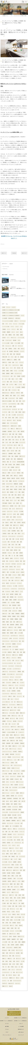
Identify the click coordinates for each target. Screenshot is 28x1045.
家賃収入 (3, 892)
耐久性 (9, 417)
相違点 (22, 580)
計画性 (3, 801)
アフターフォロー (9, 340)
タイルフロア (8, 682)
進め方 (3, 367)
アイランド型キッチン (11, 674)
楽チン (14, 497)
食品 (22, 757)
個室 (21, 541)
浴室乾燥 (16, 594)
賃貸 (8, 492)
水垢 (14, 839)
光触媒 (21, 939)
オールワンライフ (5, 649)
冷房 (8, 619)
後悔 (21, 329)
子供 (14, 376)
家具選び (21, 525)
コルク (7, 442)
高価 (8, 944)
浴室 (11, 381)
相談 (3, 340)
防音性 (15, 707)
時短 (15, 494)
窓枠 (8, 572)
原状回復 (11, 492)
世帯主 (19, 533)
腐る (22, 839)
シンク (15, 500)
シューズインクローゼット (6, 608)
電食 (3, 922)
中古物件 (3, 332)
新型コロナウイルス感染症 (6, 401)
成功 (3, 558)
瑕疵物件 (11, 632)
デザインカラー (5, 936)
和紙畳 (7, 370)
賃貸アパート (11, 895)
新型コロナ (13, 392)
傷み (3, 563)
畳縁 (10, 964)
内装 (9, 494)
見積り (3, 682)
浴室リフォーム (9, 870)
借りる (7, 801)
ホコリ (18, 845)
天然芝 (17, 964)
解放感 (10, 574)
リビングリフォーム (5, 693)
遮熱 (21, 953)
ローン (10, 323)
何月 (18, 928)
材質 (17, 401)
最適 (13, 362)
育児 (13, 439)
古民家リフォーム (5, 505)
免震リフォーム (9, 630)
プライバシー (14, 657)
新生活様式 (14, 605)
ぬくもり (17, 572)
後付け (24, 412)
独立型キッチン (5, 704)
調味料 (12, 373)
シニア (19, 853)
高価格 (10, 599)
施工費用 (7, 525)
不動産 (13, 613)
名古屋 (3, 307)
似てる (3, 583)
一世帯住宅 (4, 533)
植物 (16, 412)
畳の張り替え (16, 351)
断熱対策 (22, 616)
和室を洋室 (18, 354)
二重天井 (20, 817)
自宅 (3, 398)
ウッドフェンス (5, 977)
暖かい (3, 577)
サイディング (4, 580)
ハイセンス (14, 574)
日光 (9, 414)
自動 (3, 497)
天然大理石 (10, 834)
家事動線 (17, 497)
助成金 (20, 381)
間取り (16, 384)
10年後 (21, 867)
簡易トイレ (15, 828)
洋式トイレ (16, 679)
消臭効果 (22, 812)
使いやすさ (15, 481)
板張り (12, 784)
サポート (14, 431)
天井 (15, 367)
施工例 (7, 583)
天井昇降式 (13, 690)
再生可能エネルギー (5, 425)
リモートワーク (9, 511)
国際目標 (17, 464)
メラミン (14, 834)
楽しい (7, 367)
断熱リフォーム (19, 428)
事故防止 (13, 856)
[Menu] (25, 1)
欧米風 (21, 679)
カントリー (4, 757)
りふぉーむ (4, 541)
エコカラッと (12, 561)
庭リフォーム (12, 718)
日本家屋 (14, 599)
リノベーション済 (21, 337)
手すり (3, 406)
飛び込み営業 (11, 737)
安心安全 (9, 806)
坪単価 (12, 966)
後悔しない (16, 475)
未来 (17, 688)
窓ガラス (3, 359)
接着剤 (12, 917)
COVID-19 (18, 392)
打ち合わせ (17, 779)
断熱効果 (9, 757)
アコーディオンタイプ (17, 980)
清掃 (6, 574)
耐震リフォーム (5, 434)
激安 (23, 671)
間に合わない (4, 950)
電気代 (7, 577)
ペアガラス (4, 906)
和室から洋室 (4, 356)
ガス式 (19, 881)
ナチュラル (16, 630)
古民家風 (11, 505)
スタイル (23, 505)
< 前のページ (4, 253)
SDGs (8, 423)
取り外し (20, 740)
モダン (16, 505)
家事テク (10, 696)
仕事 (19, 470)
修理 (7, 953)
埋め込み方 (4, 715)
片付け (13, 544)
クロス (12, 356)
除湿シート (15, 903)
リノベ (8, 337)
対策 (14, 334)
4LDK (7, 481)
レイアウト (11, 384)
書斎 (18, 541)
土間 (24, 563)
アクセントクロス (18, 547)
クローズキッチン (21, 588)
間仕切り (10, 503)
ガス (14, 850)
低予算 (11, 522)
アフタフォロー (5, 848)
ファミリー (19, 643)
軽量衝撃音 (8, 820)
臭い (18, 682)
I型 (12, 701)
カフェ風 (17, 539)
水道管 (7, 489)
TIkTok (13, 519)
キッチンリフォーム (5, 588)
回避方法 (23, 737)
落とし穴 (3, 492)
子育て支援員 (4, 503)
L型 (14, 701)
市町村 (9, 472)
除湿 (11, 903)
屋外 (23, 776)
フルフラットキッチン (13, 790)
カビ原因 (3, 903)
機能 (19, 544)
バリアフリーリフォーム (6, 409)
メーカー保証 (4, 773)
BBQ (7, 561)
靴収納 (17, 712)
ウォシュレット (8, 345)
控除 (7, 406)
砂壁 (13, 906)
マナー (10, 365)
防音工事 (3, 823)
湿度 (8, 903)
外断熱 (20, 619)
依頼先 (13, 864)
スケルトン (19, 748)
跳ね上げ (10, 986)
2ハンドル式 (9, 668)
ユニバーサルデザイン (12, 403)
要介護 (10, 406)
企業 (8, 467)
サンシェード (19, 696)
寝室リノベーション (19, 781)
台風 (18, 975)
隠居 (12, 580)
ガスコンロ (19, 693)
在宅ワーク (17, 467)
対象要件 (21, 944)
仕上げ (7, 594)
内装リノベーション (12, 748)
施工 (3, 525)
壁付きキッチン (19, 701)
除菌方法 (7, 395)
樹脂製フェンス (12, 977)
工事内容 (20, 434)
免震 (10, 434)
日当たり (7, 897)
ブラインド (4, 699)
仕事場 (10, 470)
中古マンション (13, 337)
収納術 (3, 373)
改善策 (20, 809)
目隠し (3, 975)
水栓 (23, 494)
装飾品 (23, 492)
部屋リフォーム (5, 712)
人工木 (22, 977)
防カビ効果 (4, 815)
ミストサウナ (20, 795)
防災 (15, 627)
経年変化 (8, 842)
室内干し (3, 690)
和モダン (22, 348)
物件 (3, 754)
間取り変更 (12, 754)
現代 (15, 566)
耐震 (18, 431)
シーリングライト (20, 536)
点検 (8, 740)
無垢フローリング (5, 710)
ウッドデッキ (4, 412)
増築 (12, 533)
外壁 (3, 348)
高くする (19, 815)
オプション (12, 677)
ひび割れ (20, 906)
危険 (9, 456)
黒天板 (3, 870)
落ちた (21, 332)
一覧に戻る (14, 253)
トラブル (6, 737)
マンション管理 (5, 817)
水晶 (21, 837)
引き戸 (8, 450)
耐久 (6, 417)
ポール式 (8, 690)
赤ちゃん (17, 439)
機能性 (10, 481)
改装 (3, 591)
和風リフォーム (16, 525)
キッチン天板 (9, 837)
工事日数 (18, 690)
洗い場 (11, 853)
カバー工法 (4, 652)
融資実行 (15, 801)
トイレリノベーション (16, 757)
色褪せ (11, 919)
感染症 (14, 395)
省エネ (14, 420)
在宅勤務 (12, 467)
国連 (14, 464)
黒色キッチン (11, 848)
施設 (18, 403)
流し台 (3, 853)
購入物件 (14, 340)
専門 (3, 748)
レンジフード (4, 696)
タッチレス (21, 784)
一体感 (10, 610)
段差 (12, 436)
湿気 (15, 897)
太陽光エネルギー (14, 425)
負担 (18, 500)
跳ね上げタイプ (11, 983)
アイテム (15, 370)
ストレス (3, 420)
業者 (8, 541)
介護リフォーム (22, 456)
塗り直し (8, 911)
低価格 (7, 599)
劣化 (19, 550)
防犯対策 (12, 795)
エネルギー (4, 428)
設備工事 (3, 478)
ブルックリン (18, 754)
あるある (3, 337)
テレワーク (16, 511)
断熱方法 (3, 619)
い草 (14, 958)
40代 (12, 886)
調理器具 (7, 373)
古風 (19, 505)
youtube (8, 519)
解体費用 (3, 768)
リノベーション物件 (5, 343)
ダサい (23, 547)
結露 (15, 356)
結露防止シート (9, 359)
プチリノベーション (5, 635)
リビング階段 (12, 572)
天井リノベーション (5, 784)
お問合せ (12, 762)
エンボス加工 (16, 867)
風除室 (11, 884)
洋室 (14, 354)
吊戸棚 (7, 787)
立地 (23, 746)
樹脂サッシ (4, 958)
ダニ (24, 906)
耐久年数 (14, 721)
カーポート (21, 718)
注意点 (12, 343)
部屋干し (3, 572)
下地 (3, 966)
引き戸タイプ (4, 983)
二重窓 (3, 657)
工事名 (11, 475)
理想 (9, 544)
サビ (23, 917)
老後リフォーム (15, 870)
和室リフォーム (9, 759)
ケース (20, 746)
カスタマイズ (14, 610)
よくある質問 (4, 318)
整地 (17, 718)
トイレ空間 (14, 414)
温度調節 (3, 668)
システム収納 (20, 632)
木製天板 (3, 842)
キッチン (12, 326)
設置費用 (3, 721)
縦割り (9, 875)
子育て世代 (19, 776)
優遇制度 (3, 423)
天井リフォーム (12, 953)
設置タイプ (14, 881)
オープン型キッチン (5, 859)
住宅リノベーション (5, 770)
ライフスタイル (5, 508)
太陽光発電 (8, 743)
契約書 (3, 475)
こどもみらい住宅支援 (11, 732)
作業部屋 (3, 514)
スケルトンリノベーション (6, 751)
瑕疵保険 (10, 773)
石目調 (7, 550)
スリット (13, 969)
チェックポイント (17, 770)
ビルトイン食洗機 (22, 787)
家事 (12, 494)
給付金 (9, 533)
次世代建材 (10, 431)
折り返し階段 (14, 809)
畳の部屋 (10, 351)
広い (13, 387)
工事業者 (8, 768)
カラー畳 (22, 961)
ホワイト (13, 845)
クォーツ (3, 839)
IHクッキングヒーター (6, 864)
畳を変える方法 (5, 964)
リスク (18, 395)
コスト (17, 362)
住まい (3, 500)
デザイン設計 (13, 541)
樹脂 (21, 884)
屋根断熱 (16, 619)
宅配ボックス (22, 712)
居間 (23, 439)
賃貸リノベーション (15, 892)
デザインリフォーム (5, 641)
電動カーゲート (5, 986)
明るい (3, 414)
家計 (20, 594)
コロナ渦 (20, 486)
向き (3, 831)
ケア (3, 365)
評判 (18, 939)
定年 (14, 608)
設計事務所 (17, 743)
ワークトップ (22, 831)
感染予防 (20, 398)
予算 (15, 522)
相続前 (21, 886)
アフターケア (20, 721)
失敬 (16, 900)
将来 (22, 436)
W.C (3, 417)
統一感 (3, 594)
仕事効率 (20, 552)
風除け (18, 884)
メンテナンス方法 (5, 925)
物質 (20, 401)
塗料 (12, 743)
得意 (3, 746)
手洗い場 (3, 624)
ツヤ (12, 842)
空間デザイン (4, 362)
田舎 (10, 508)
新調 (14, 961)
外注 (21, 864)
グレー (10, 845)
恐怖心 (10, 688)
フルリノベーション (19, 519)
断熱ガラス (10, 958)
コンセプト (13, 307)
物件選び (7, 754)
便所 (19, 450)
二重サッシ (8, 657)
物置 (3, 566)
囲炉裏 (20, 630)
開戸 (14, 688)
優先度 (3, 781)
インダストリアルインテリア (14, 812)
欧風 (22, 569)
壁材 (21, 561)
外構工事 (22, 729)
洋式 (3, 345)
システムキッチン (14, 588)
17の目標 (22, 464)
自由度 (7, 486)
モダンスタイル (20, 599)
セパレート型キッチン (6, 701)
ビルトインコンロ (19, 674)
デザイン (3, 354)
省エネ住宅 (19, 420)
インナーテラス (8, 643)
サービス (22, 315)
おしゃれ (3, 351)
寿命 (12, 547)
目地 (9, 969)
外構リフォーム (20, 726)
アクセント (10, 552)
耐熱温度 (3, 837)
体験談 (21, 334)
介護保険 (16, 456)
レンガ (21, 591)
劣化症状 (14, 936)
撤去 (8, 966)
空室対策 (9, 616)
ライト (23, 533)
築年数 (11, 558)
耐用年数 (3, 707)
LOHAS (14, 514)
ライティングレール (12, 536)
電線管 (11, 489)
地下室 (21, 624)
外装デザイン (11, 627)
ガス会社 (16, 864)
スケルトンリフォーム (17, 765)
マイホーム (4, 530)
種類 (17, 555)
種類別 (10, 746)
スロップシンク (12, 776)
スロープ (8, 436)
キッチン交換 (4, 861)
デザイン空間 (4, 610)
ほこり (10, 914)
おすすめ (3, 511)
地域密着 (8, 939)
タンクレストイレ (20, 414)
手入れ (10, 497)
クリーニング (4, 914)
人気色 (7, 922)
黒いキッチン (4, 845)
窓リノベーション (19, 950)
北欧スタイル (4, 613)
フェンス (16, 685)
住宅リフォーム (13, 693)
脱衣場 (19, 453)
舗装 (3, 718)
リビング (16, 326)
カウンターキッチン (18, 373)
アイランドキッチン (5, 376)
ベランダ (21, 558)
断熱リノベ (13, 428)
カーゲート (4, 980)
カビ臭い (13, 911)
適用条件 (3, 939)
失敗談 (17, 334)
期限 (9, 950)
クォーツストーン (21, 834)
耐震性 (3, 919)
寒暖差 (17, 442)
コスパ (3, 486)
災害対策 (19, 627)
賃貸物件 (13, 889)
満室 (23, 895)
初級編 (21, 365)
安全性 (13, 591)
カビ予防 (20, 900)
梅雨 (3, 900)
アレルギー (22, 682)
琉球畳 (3, 370)
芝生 (21, 409)
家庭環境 (13, 643)
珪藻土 (18, 616)
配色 (8, 381)
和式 (22, 343)
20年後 (7, 919)
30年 (10, 922)
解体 (16, 450)
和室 (18, 348)
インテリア (22, 351)
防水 (20, 641)
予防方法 (3, 461)
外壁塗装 (10, 348)
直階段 (3, 809)
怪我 (6, 439)
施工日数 (17, 953)
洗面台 (15, 453)
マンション (15, 323)
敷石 (3, 729)
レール (3, 539)
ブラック (16, 848)
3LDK (3, 481)
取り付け (21, 539)
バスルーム (21, 417)
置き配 (9, 715)
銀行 (19, 801)
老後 (3, 439)
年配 (9, 856)
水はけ (16, 966)
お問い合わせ (17, 318)
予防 (17, 398)
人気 (16, 486)
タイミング (13, 472)
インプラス (9, 660)
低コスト (15, 445)
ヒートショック (22, 442)
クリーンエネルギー (14, 423)
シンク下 (15, 859)
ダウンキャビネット (12, 671)
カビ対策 (18, 897)
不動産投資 (4, 616)
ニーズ (18, 889)
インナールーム (12, 583)
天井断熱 (11, 619)
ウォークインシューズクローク (7, 663)
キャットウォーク (10, 823)
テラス (13, 412)
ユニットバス (9, 514)
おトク (13, 508)
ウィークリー (12, 781)
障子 (8, 354)
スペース (9, 387)
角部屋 (22, 903)
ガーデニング (14, 409)
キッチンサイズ (22, 856)
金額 (16, 434)
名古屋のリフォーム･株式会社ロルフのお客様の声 (10, 315)
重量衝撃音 (13, 820)
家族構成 (13, 616)
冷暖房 (7, 779)
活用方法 (9, 881)
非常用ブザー (4, 456)
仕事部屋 (11, 779)
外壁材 (8, 928)
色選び (3, 795)
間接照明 (23, 387)
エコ (8, 428)
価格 (15, 436)
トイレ (21, 326)
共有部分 (20, 489)
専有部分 (15, 489)
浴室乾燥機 (10, 453)
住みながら (21, 649)
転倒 (10, 442)
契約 (22, 472)
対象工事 (20, 688)
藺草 (18, 759)
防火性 (18, 914)
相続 (11, 859)
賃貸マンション (5, 895)
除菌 (22, 392)
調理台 (7, 853)
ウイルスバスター (12, 398)
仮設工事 (20, 475)
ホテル (7, 781)
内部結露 (21, 356)
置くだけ (10, 975)
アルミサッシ (18, 955)
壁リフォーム (12, 908)
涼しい (12, 699)
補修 (16, 906)
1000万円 (18, 522)
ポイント (13, 332)
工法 (9, 831)
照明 (11, 354)
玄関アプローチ (13, 726)
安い (21, 503)
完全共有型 (4, 881)
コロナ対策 (13, 602)
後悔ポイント (15, 746)
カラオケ (3, 519)
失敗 (18, 329)
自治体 (14, 406)
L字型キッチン (11, 685)
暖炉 (24, 630)
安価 (3, 599)
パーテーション (5, 688)
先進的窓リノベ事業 (17, 947)
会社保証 (23, 770)
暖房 (19, 445)
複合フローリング (13, 710)
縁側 (3, 643)
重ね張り (20, 925)
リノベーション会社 (5, 326)
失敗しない (4, 472)
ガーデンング (17, 580)
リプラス (3, 660)
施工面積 (16, 784)
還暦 (24, 870)
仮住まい (7, 522)
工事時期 (3, 329)
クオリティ (12, 486)
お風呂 (16, 417)
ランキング (12, 930)
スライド (3, 759)
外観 (12, 729)
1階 (19, 903)
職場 (17, 552)
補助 (21, 530)
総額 (23, 798)
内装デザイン (4, 627)
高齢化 (19, 436)
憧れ (3, 574)
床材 (3, 442)
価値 (3, 897)
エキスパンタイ (19, 969)
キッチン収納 (21, 370)
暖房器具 (3, 632)
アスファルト (9, 721)
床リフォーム (20, 707)
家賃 (16, 895)
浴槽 (13, 345)
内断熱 (3, 621)
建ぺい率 (23, 801)
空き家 (9, 530)
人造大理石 (4, 834)
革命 (16, 544)
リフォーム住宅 (15, 646)
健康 (18, 514)
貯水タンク (4, 547)
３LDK (7, 748)
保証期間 (14, 773)
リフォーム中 (17, 823)
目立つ (21, 848)
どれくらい (4, 886)
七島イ (23, 958)
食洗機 (8, 707)
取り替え (16, 831)
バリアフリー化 (9, 445)
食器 (3, 790)
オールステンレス (18, 842)
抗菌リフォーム (19, 621)
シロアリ (7, 900)
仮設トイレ (10, 828)
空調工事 (8, 478)
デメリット (13, 329)
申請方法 (18, 472)
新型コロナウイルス (5, 392)
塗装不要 (3, 933)
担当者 (10, 362)
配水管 (19, 605)
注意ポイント (4, 969)
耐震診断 (3, 630)
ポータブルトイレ (22, 828)
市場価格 (17, 602)
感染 (11, 395)
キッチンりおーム (12, 704)
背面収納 (19, 671)
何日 (6, 746)
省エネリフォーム (19, 508)
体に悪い (7, 917)
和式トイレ (11, 679)
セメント (18, 566)
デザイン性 (23, 914)
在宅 (14, 552)
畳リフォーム (18, 958)
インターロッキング (5, 972)
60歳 (21, 870)
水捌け (21, 964)
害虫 (14, 972)
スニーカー (19, 663)
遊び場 (3, 561)
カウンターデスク (9, 483)
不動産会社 (22, 743)
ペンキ (17, 908)
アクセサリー (4, 494)
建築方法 (7, 558)
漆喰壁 (3, 917)
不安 (21, 826)
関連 (6, 464)
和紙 (3, 961)
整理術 (14, 652)
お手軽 (10, 638)
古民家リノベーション (15, 768)
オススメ (3, 445)
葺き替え (18, 922)
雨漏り (3, 953)
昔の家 (7, 566)
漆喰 (8, 624)
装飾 (19, 492)
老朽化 (18, 530)
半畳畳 (11, 370)
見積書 (7, 475)
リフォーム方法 (12, 712)
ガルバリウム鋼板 (18, 917)
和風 (11, 525)
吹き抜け (22, 572)
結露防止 (15, 359)
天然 (14, 621)
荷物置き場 (16, 483)
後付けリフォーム (5, 884)
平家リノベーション (5, 762)
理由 (6, 334)
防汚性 (19, 710)
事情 (10, 605)
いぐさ (15, 759)
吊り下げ (12, 450)
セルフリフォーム (16, 365)
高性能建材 (4, 431)
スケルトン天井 (5, 812)
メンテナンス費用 (18, 930)
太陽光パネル (12, 740)
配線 (7, 539)
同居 (15, 533)
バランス (7, 776)
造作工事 (17, 478)
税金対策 (3, 889)
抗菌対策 (17, 624)
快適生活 (16, 649)
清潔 (8, 850)
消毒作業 (22, 395)
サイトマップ (21, 1034)
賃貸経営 (22, 613)
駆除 (22, 966)
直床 (12, 831)
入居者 (20, 895)
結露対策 (7, 795)
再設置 (3, 743)
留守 (21, 823)
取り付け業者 (10, 867)
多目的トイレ (4, 453)
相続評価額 (9, 889)
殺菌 (6, 398)
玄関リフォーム (5, 605)
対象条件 (3, 732)
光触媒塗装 (13, 939)
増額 (8, 886)
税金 (3, 323)
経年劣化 (15, 550)
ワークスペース (5, 470)
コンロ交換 (4, 867)
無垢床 (7, 621)
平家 (9, 580)
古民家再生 (4, 602)
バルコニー (12, 577)
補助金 (3, 384)
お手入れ (3, 850)
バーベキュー (19, 583)
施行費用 (3, 674)
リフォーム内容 (19, 878)
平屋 (16, 762)
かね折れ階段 (8, 809)
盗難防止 (7, 826)
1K (10, 649)
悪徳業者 (3, 740)
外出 (3, 826)
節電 (10, 955)
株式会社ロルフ (11, 318)
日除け (14, 696)
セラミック (17, 660)
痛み (24, 561)
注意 (11, 376)
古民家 (17, 503)
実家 (17, 608)
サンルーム (18, 569)
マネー (7, 323)
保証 (11, 770)
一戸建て (14, 348)
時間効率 (22, 500)
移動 (6, 831)
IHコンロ (10, 861)
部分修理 (14, 922)
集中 (3, 555)
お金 (14, 503)
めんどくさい (17, 983)
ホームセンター (5, 638)
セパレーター (19, 563)
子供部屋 (18, 376)
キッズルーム (8, 591)
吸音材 (23, 820)
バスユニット (15, 381)
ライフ (11, 367)
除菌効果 (9, 815)
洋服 (21, 652)
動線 (13, 417)
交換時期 (13, 682)
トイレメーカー (18, 677)
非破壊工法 (10, 652)
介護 (7, 384)
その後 (17, 875)
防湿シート (12, 900)
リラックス (4, 387)
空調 (13, 955)
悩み (6, 555)
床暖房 (23, 574)
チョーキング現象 (17, 919)
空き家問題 (13, 530)
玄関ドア (3, 436)
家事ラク (19, 494)
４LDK (22, 759)
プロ (8, 602)
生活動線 (20, 483)
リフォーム (2, 244)
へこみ (23, 919)
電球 (13, 539)
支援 (12, 456)
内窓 (13, 660)
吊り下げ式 (13, 563)
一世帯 (14, 878)
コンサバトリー (5, 569)
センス (3, 550)
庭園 (9, 412)
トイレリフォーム (5, 677)
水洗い (16, 925)
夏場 (8, 699)
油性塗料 (17, 944)
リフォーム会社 (21, 323)
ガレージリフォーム (5, 726)
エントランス (8, 729)
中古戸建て (15, 751)
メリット (8, 329)
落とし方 (17, 911)
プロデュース (21, 635)
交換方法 (19, 861)
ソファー (20, 384)
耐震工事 (22, 431)
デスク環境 (21, 511)
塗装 (6, 348)
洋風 (18, 652)
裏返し (10, 961)
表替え (7, 961)
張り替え (18, 367)
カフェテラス (15, 638)
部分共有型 (10, 878)
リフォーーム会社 (19, 850)
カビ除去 (9, 906)
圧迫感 (19, 574)
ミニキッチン (4, 544)
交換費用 (14, 861)
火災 (17, 856)
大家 (9, 613)
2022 (19, 715)
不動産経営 (17, 613)
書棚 (15, 632)
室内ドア (17, 591)
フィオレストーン (16, 837)
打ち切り (13, 950)
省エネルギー (9, 420)
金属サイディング (21, 936)
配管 (24, 486)
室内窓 (20, 412)
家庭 (8, 461)
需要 (20, 875)
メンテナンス (16, 558)
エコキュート (16, 886)
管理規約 (10, 817)
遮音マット (19, 820)
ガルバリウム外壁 (5, 930)
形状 (14, 884)
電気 (10, 539)
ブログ (19, 340)
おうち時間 (9, 646)
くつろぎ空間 (18, 387)
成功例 (3, 483)
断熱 (19, 359)
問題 (9, 555)
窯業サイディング (12, 933)
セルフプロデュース (14, 635)
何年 (11, 850)
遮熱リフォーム (5, 955)
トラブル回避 (18, 737)
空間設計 (20, 610)
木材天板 (18, 839)
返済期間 (3, 798)
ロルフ (17, 332)
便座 (3, 776)
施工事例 (21, 555)
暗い (11, 707)
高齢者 (15, 853)
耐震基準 (22, 889)
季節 (15, 928)
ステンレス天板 (9, 839)
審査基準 (8, 332)
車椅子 (10, 439)
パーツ (16, 492)
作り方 (11, 500)
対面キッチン (4, 685)
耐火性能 (3, 911)
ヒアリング (21, 362)
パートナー (4, 467)
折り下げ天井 (15, 787)
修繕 (24, 489)
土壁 (8, 908)
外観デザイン (17, 729)
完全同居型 (4, 878)
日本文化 (10, 566)
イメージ (3, 381)
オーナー (8, 892)
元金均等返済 (9, 798)
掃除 (6, 497)
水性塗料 (12, 944)
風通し (11, 897)
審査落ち (10, 334)
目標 (3, 464)
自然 (11, 621)
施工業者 (11, 594)
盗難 (11, 980)
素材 (13, 442)
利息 (20, 798)
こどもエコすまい (9, 947)
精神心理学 (4, 552)
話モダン (17, 961)
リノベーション (6, 266)
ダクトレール (4, 536)
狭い (24, 384)
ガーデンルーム (12, 569)
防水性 (10, 936)
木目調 (11, 550)
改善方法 (19, 657)
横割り (13, 875)
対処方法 (13, 914)
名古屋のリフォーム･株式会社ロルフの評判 (9, 312)
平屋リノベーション (5, 765)
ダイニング (15, 470)
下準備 (22, 403)
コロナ (23, 401)
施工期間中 (4, 806)
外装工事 (22, 478)
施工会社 (23, 522)
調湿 (21, 908)
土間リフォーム (5, 671)
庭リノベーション (19, 972)
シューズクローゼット (16, 668)
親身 (6, 365)
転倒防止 (3, 450)
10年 (20, 608)
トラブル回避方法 (16, 826)
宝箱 (21, 773)
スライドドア (8, 563)
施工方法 (17, 561)
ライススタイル (15, 806)
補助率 (3, 947)
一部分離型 (4, 875)
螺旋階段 (20, 806)
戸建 (18, 773)
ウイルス (14, 461)
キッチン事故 (4, 856)
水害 (11, 765)
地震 (13, 434)
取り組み (10, 464)
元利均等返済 (15, 798)
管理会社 (15, 817)
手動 (3, 787)
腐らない (17, 977)
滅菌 (3, 395)
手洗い (9, 547)
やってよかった (21, 481)
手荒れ (7, 790)
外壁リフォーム (14, 715)
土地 (3, 522)
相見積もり (20, 751)
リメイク (3, 908)
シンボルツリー (21, 732)
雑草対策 (7, 718)
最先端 (7, 500)
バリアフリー (4, 403)
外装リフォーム (18, 577)
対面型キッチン (19, 704)
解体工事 (13, 478)
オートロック (22, 685)
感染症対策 (12, 624)
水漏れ (20, 859)
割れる (22, 660)
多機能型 (3, 646)
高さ (10, 787)
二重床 (3, 820)
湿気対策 (23, 897)
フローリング (20, 345)
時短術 (22, 497)
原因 (3, 334)
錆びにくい (12, 925)
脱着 (17, 740)
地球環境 (21, 514)
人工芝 (13, 964)
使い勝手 (23, 376)
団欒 (8, 632)
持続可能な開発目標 (20, 461)
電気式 (23, 881)
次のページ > (24, 253)
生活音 (3, 779)
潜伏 (14, 401)
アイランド (17, 699)
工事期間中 (4, 828)
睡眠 (24, 652)
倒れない (14, 975)
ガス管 (3, 489)
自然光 (19, 425)
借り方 (11, 801)
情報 (21, 779)
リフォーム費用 (17, 343)
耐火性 (18, 933)
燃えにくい (4, 944)
